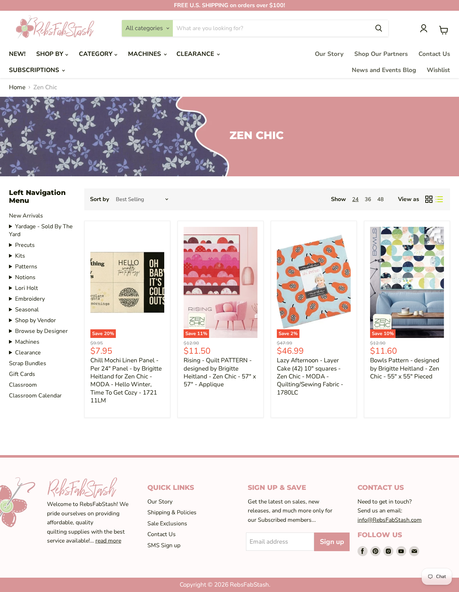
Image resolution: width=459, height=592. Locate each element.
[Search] (378, 28)
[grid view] (429, 199)
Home (17, 87)
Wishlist (438, 70)
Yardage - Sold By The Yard (41, 230)
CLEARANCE (196, 54)
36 (368, 199)
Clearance (28, 353)
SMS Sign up (163, 545)
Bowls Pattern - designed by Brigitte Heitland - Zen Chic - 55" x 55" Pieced (404, 368)
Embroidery (30, 299)
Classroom (23, 385)
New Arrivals (26, 216)
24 (355, 199)
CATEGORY (96, 54)
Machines (27, 342)
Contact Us (434, 54)
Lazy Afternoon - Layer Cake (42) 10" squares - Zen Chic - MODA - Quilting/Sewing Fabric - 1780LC (310, 376)
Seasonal (27, 310)
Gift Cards (22, 374)
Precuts (25, 245)
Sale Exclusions (167, 523)
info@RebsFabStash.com (390, 520)
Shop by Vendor (35, 320)
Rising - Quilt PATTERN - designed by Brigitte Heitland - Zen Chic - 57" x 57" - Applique (220, 372)
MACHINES (145, 54)
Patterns (26, 267)
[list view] (439, 199)
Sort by (99, 199)
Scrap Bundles (27, 363)
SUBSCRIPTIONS (35, 70)
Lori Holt (26, 288)
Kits (20, 256)
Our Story (329, 54)
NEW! (17, 54)
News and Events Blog (384, 70)
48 (380, 199)
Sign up (332, 541)
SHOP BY (50, 54)
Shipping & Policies (172, 512)
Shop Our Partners (381, 54)
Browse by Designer (41, 331)
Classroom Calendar (35, 396)
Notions (25, 277)
